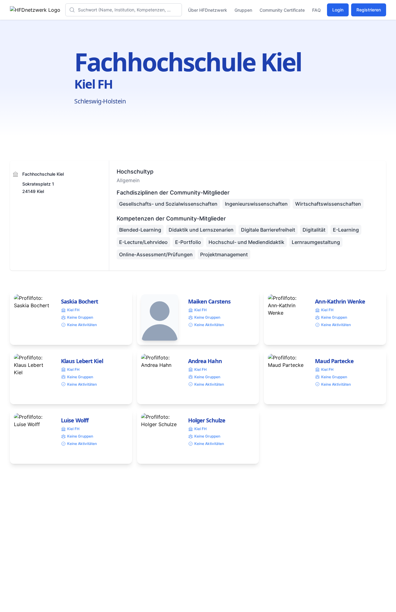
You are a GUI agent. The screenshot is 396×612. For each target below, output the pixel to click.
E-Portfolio (188, 242)
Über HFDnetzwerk (207, 10)
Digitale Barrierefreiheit (268, 230)
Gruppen (243, 10)
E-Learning (346, 230)
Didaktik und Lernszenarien (201, 230)
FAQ (316, 10)
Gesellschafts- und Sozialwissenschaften (168, 204)
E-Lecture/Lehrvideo (143, 242)
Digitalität (314, 230)
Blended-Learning (140, 230)
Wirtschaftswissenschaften (328, 204)
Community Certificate (282, 10)
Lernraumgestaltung (316, 242)
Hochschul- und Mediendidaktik (246, 242)
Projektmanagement (224, 254)
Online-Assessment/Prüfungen (156, 254)
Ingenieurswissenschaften (256, 204)
